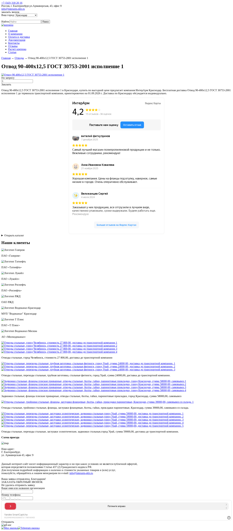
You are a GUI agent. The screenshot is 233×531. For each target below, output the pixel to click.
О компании (15, 33)
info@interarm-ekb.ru (13, 8)
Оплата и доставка (19, 36)
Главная (12, 30)
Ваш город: (8, 15)
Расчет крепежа (17, 49)
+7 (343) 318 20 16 (11, 2)
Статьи (12, 52)
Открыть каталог (14, 235)
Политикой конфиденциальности (79, 458)
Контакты (14, 43)
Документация (16, 40)
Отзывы (13, 46)
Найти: (5, 21)
